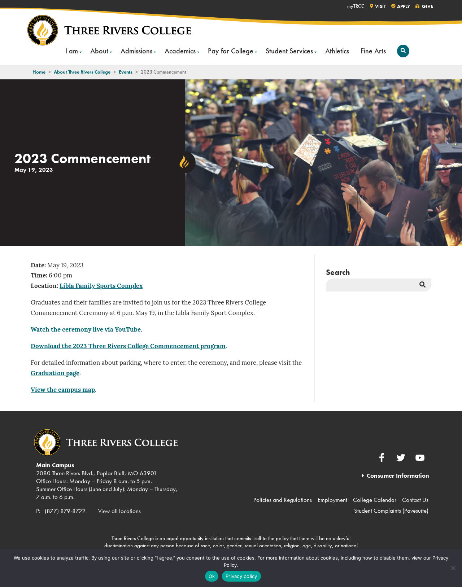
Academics (180, 51)
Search (338, 272)
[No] (453, 567)
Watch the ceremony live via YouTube (86, 330)
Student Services (289, 51)
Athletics (337, 51)
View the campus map (63, 390)
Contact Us (415, 500)
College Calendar (374, 500)
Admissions (136, 51)
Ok (212, 576)
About (99, 51)
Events (125, 72)
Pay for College (230, 51)
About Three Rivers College (82, 72)
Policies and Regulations (282, 500)
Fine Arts (373, 51)
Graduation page (55, 374)
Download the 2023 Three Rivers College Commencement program (128, 346)
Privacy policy (241, 576)
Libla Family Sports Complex (101, 286)
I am (71, 51)
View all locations (119, 511)
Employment (332, 500)
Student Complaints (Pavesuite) (391, 510)
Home (38, 72)
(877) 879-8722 (65, 511)
